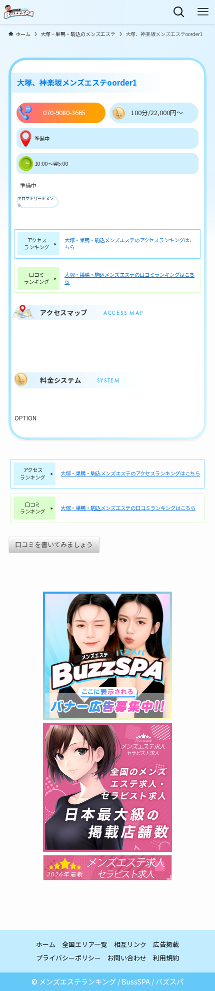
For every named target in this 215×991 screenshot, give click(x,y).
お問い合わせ (127, 957)
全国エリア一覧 (85, 944)
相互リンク (130, 944)
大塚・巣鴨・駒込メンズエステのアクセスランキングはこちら (129, 244)
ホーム (46, 944)
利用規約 (166, 957)
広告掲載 (166, 944)
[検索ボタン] (179, 12)
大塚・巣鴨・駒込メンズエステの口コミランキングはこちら (129, 278)
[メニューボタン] (203, 12)
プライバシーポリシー (68, 957)
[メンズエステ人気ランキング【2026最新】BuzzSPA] (19, 12)
